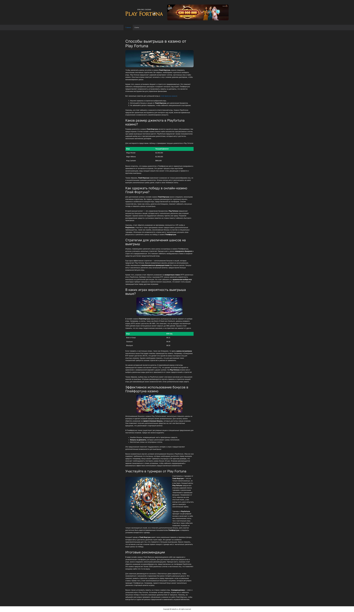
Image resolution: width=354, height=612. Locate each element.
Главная (128, 27)
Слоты (137, 27)
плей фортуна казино (169, 96)
